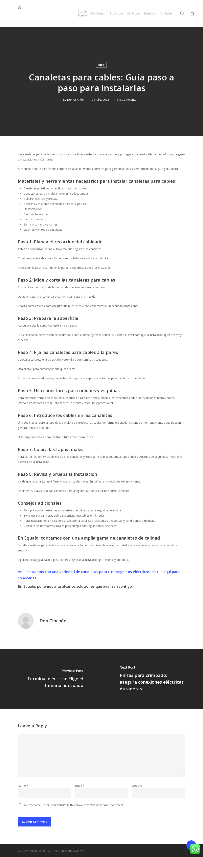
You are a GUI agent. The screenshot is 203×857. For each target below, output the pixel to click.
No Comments (126, 99)
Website (137, 785)
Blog (101, 65)
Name (23, 785)
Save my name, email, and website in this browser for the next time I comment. (73, 805)
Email (79, 785)
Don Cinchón (75, 99)
